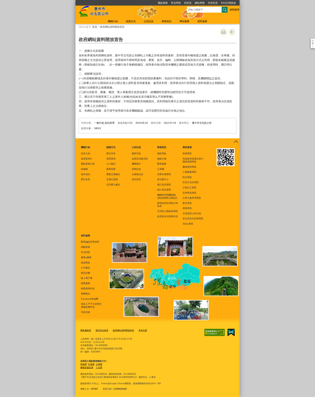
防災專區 (187, 177)
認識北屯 (131, 21)
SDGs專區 (188, 223)
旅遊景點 (85, 262)
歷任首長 (85, 179)
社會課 (91, 364)
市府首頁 (213, 2)
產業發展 (111, 169)
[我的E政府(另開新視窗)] (231, 332)
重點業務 (163, 2)
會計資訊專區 (164, 184)
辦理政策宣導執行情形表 (167, 204)
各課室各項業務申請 (167, 216)
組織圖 (84, 169)
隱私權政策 (85, 330)
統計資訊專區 (164, 189)
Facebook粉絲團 (89, 299)
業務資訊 (166, 21)
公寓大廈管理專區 (192, 198)
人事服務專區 (189, 172)
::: (74, 1)
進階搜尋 (234, 9)
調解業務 (85, 247)
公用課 (99, 364)
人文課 (99, 367)
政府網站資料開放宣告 (112, 26)
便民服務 (202, 21)
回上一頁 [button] (232, 32)
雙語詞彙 (85, 273)
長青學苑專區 (189, 192)
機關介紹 (113, 21)
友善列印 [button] (223, 32)
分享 (313, 41)
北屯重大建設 (113, 184)
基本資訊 (85, 174)
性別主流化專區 (191, 182)
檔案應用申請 (88, 288)
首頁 (94, 26)
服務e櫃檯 (86, 257)
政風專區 (187, 153)
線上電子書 (86, 278)
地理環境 (111, 158)
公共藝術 (85, 267)
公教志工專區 (189, 187)
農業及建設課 (86, 367)
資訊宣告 (136, 179)
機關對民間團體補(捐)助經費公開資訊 (167, 196)
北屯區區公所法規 (192, 213)
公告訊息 (149, 21)
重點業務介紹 (88, 163)
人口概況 (111, 163)
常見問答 (176, 2)
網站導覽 (200, 2)
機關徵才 (136, 163)
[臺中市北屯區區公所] (127, 12)
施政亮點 (161, 153)
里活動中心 (163, 179)
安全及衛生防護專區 (193, 218)
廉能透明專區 (189, 167)
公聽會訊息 (137, 174)
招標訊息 (136, 169)
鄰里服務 (161, 163)
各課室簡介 (86, 158)
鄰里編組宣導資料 (90, 241)
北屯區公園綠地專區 (167, 211)
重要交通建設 (113, 174)
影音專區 (187, 203)
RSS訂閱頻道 (228, 2)
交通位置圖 (112, 179)
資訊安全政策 (101, 330)
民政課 (83, 364)
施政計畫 (161, 158)
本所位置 (142, 330)
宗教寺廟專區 (164, 174)
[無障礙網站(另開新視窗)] (214, 332)
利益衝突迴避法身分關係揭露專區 (193, 160)
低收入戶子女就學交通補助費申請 (91, 305)
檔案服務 (85, 283)
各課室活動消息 (140, 158)
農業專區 (187, 208)
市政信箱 (85, 312)
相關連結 (85, 293)
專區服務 (184, 21)
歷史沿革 (111, 153)
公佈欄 (160, 169)
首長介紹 (85, 153)
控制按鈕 (236, 142)
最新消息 (136, 153)
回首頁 (187, 2)
